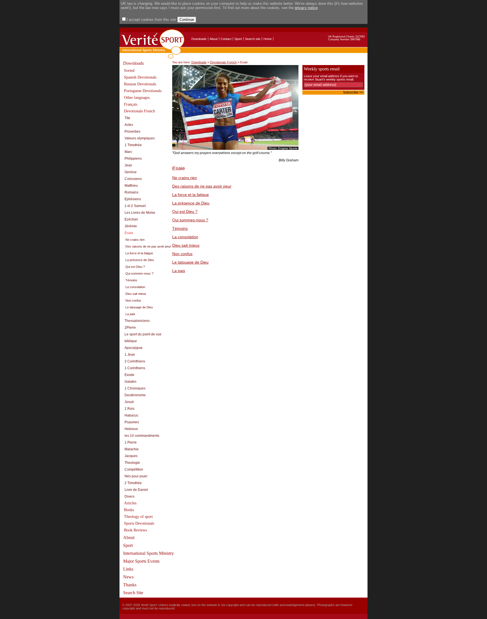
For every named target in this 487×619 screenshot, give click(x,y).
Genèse (131, 172)
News (128, 577)
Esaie (129, 233)
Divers (129, 496)
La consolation (135, 287)
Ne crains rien (135, 239)
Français (130, 104)
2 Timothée (133, 483)
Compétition (134, 469)
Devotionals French (139, 111)
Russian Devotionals (140, 84)
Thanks (129, 584)
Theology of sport (138, 517)
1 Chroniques (135, 388)
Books (129, 510)
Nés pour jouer (136, 476)
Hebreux (131, 429)
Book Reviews (135, 530)
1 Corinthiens (135, 368)
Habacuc (131, 415)
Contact (226, 39)
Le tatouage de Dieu (139, 307)
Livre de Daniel (136, 490)
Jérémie (131, 226)
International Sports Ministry (148, 553)
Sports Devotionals (139, 523)
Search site (252, 39)
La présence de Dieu (139, 260)
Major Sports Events (141, 561)
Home (268, 39)
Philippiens (133, 159)
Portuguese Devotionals (142, 91)
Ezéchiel (131, 219)
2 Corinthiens (135, 361)
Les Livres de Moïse (140, 213)
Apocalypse (134, 348)
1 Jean (130, 355)
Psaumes (132, 422)
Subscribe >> (353, 92)
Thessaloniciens (137, 321)
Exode (129, 375)
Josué (129, 402)
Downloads (199, 39)
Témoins (131, 280)
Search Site (133, 592)
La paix (130, 314)
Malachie (132, 449)
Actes (129, 125)
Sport (238, 39)
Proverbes (132, 131)
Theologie (132, 463)
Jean (128, 165)
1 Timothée (133, 145)
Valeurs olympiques (140, 138)
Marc (128, 152)
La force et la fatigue (139, 253)
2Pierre (130, 327)
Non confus (133, 300)
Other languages (137, 97)
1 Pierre (131, 442)
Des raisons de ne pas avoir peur (148, 246)
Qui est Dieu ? (135, 266)
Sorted (129, 70)
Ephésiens (133, 199)
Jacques (131, 456)
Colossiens (133, 179)
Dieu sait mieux (135, 293)
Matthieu (131, 186)
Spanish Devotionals (140, 77)
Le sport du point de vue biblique (143, 337)
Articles (130, 503)
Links (128, 569)
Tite (127, 118)
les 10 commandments (142, 436)
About (214, 39)
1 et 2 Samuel (135, 206)
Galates (130, 382)
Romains (131, 192)
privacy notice (306, 8)
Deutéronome (135, 395)
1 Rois (129, 409)
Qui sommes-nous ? (139, 273)
